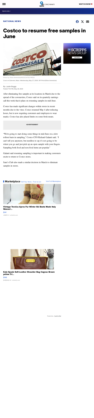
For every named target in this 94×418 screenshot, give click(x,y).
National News (12, 21)
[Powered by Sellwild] (57, 316)
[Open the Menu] (4, 4)
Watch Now (85, 4)
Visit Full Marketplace (53, 181)
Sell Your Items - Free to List (31, 182)
